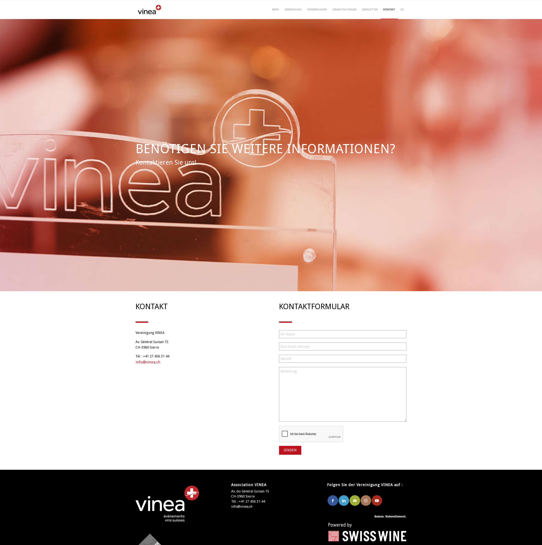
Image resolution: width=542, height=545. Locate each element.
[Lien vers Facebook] (333, 500)
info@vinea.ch (148, 362)
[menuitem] (275, 9)
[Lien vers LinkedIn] (344, 500)
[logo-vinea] (149, 9)
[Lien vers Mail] (355, 500)
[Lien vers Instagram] (366, 500)
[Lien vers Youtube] (377, 500)
